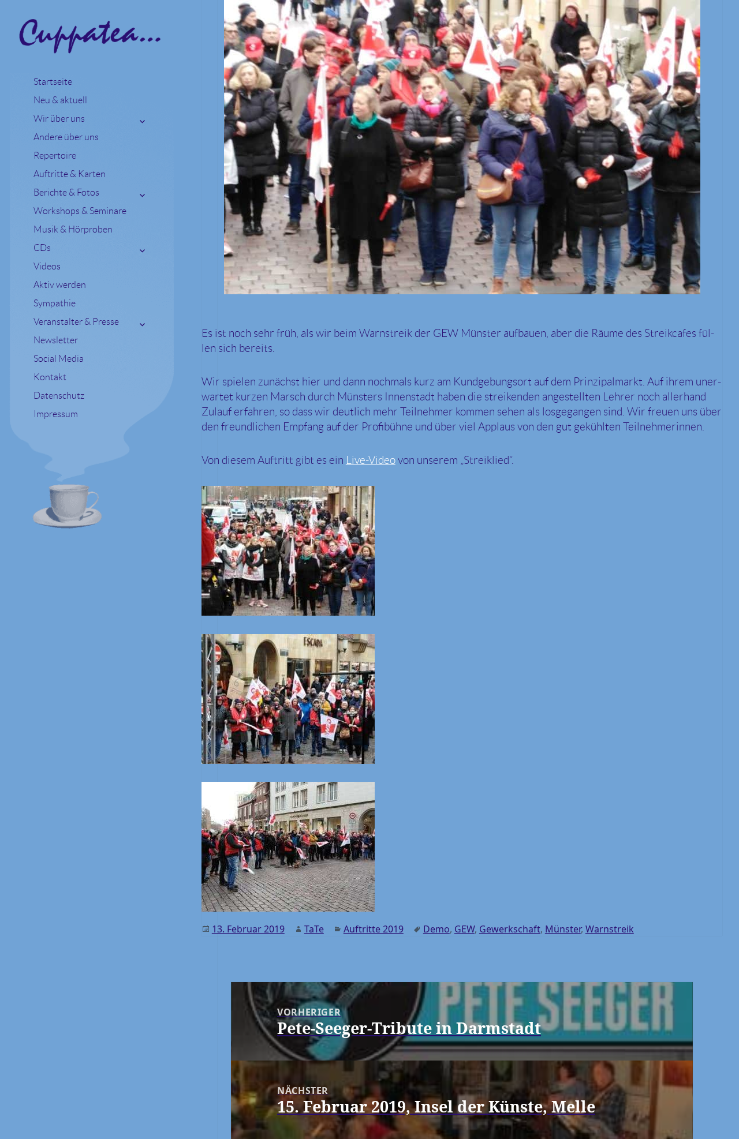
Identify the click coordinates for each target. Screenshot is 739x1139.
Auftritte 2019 (374, 929)
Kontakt (49, 377)
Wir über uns (59, 118)
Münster (563, 929)
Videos (47, 266)
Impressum (55, 414)
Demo (436, 929)
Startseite (52, 82)
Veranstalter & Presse (76, 322)
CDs (42, 248)
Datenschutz (58, 395)
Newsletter (55, 340)
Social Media (58, 359)
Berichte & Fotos (66, 192)
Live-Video (370, 460)
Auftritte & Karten (69, 174)
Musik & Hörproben (73, 229)
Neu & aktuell (60, 100)
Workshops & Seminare (79, 211)
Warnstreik (609, 929)
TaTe (314, 929)
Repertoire (54, 155)
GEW (464, 929)
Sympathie (54, 303)
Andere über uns (66, 137)
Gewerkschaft (509, 929)
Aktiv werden (59, 285)
